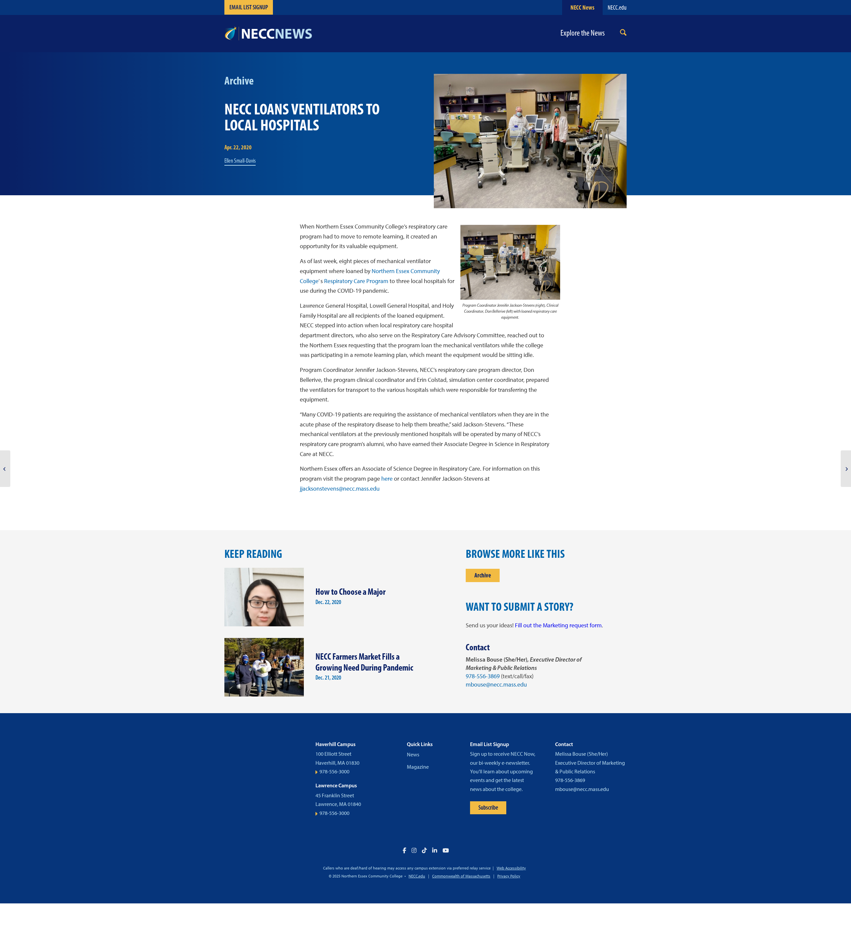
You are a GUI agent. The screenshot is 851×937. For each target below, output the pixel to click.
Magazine (418, 767)
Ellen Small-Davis (240, 160)
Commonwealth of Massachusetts (461, 876)
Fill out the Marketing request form (558, 625)
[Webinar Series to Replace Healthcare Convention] (5, 468)
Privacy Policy (508, 876)
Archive (482, 575)
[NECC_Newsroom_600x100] (268, 33)
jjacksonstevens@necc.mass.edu (340, 488)
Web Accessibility (511, 868)
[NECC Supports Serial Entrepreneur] (846, 468)
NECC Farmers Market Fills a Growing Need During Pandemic (364, 662)
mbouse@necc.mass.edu (496, 684)
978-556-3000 (334, 771)
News (413, 754)
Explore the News (582, 33)
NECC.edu (617, 7)
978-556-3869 (483, 676)
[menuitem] (623, 33)
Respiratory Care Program (356, 281)
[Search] (623, 33)
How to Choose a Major (350, 591)
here (387, 478)
